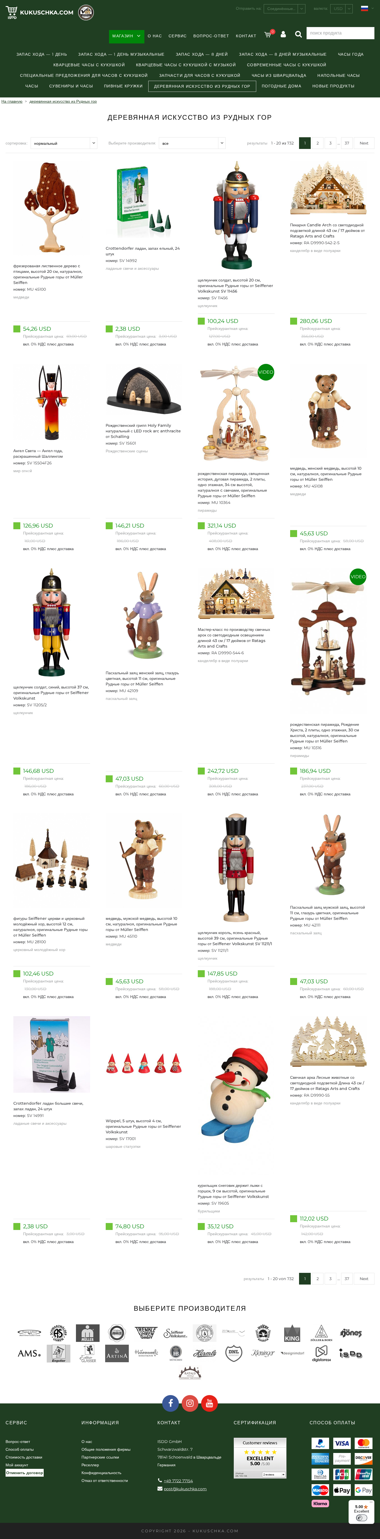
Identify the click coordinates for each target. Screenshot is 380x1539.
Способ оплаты (20, 1449)
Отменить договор (24, 1472)
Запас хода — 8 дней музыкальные (283, 54)
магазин (122, 35)
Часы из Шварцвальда (279, 75)
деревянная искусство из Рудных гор (202, 86)
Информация (100, 1422)
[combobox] (284, 8)
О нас (155, 35)
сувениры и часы (71, 86)
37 (347, 143)
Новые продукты (333, 86)
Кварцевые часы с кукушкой (89, 64)
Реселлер (90, 1464)
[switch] (361, 1518)
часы (31, 86)
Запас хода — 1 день (41, 54)
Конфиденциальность (101, 1472)
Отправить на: (248, 8)
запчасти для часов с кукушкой (200, 75)
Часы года (351, 54)
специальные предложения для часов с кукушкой (84, 75)
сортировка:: (17, 143)
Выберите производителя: (132, 143)
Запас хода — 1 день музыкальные (121, 54)
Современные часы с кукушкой (287, 64)
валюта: (321, 8)
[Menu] (371, 1503)
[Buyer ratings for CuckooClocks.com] (260, 1460)
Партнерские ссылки (100, 1457)
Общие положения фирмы (106, 1449)
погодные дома (281, 86)
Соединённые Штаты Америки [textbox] (286, 8)
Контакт (246, 35)
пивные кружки (123, 86)
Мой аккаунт (17, 1464)
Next (364, 143)
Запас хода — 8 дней (202, 54)
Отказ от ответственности (105, 1480)
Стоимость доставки (24, 1457)
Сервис (178, 35)
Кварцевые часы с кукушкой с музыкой (186, 64)
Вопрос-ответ (211, 35)
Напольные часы (338, 75)
